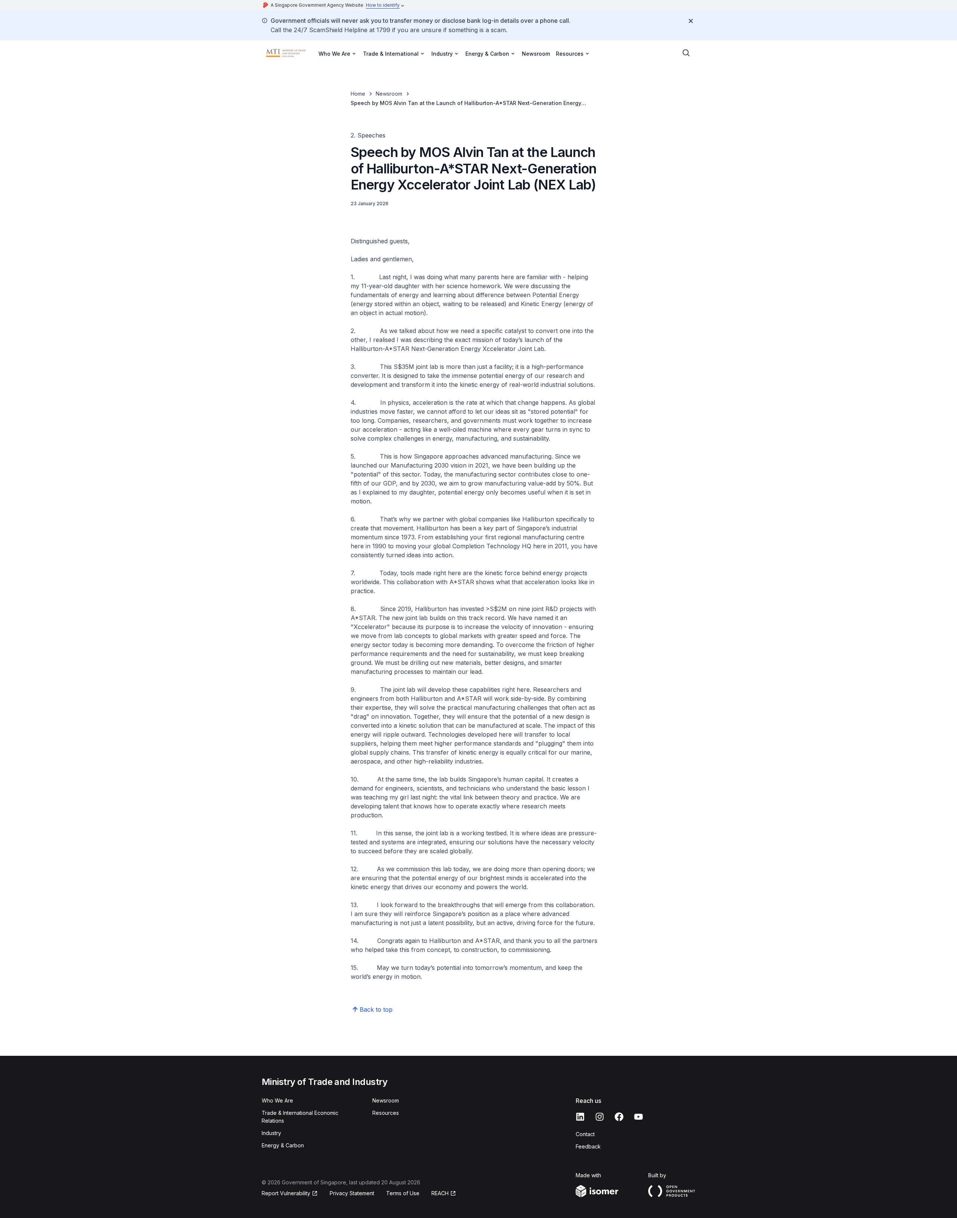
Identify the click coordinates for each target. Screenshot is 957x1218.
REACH (440, 1193)
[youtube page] (638, 1116)
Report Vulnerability (286, 1193)
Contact (585, 1134)
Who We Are (277, 1100)
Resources (385, 1113)
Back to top (376, 1009)
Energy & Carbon (283, 1145)
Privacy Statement (352, 1193)
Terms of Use (402, 1193)
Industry (271, 1133)
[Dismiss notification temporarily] (691, 21)
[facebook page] (619, 1116)
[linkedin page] (580, 1116)
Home (358, 93)
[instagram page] (599, 1116)
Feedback (588, 1146)
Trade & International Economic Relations (300, 1117)
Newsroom (536, 53)
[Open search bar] (686, 53)
